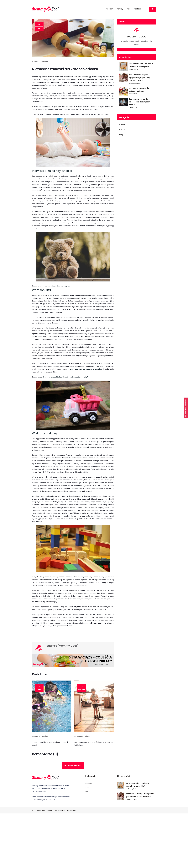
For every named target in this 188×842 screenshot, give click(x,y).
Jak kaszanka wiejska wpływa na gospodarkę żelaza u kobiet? (139, 77)
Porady (120, 9)
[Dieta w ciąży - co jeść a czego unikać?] (73, 661)
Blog (128, 9)
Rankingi (137, 9)
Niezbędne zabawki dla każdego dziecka (139, 89)
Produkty (109, 9)
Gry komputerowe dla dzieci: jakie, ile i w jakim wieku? (139, 102)
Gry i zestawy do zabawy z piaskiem (86, 369)
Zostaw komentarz (72, 765)
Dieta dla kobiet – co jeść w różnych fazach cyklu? (141, 65)
